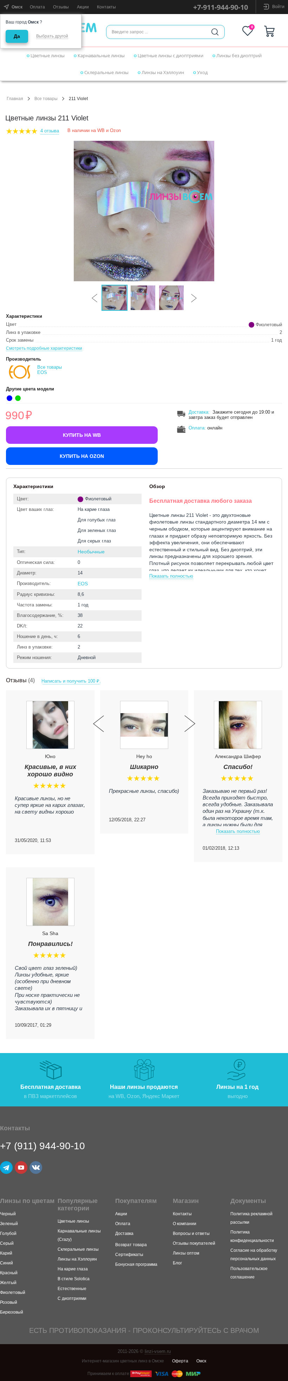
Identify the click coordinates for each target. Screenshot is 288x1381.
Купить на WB (82, 435)
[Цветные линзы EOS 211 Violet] (144, 211)
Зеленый (9, 1223)
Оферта (180, 1361)
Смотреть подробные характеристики (44, 348)
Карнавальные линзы (101, 55)
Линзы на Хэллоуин (162, 72)
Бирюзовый (11, 1312)
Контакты (106, 7)
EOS (83, 583)
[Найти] (215, 32)
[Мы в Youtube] (21, 1167)
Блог (177, 1263)
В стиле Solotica (74, 1278)
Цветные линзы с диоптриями (170, 55)
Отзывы (61, 7)
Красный (9, 1272)
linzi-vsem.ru (158, 1351)
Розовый (8, 1302)
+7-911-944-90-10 (220, 7)
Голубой (8, 1233)
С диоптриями (72, 1298)
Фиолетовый (12, 1292)
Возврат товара (131, 1244)
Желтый (8, 1282)
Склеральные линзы (106, 72)
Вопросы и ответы (191, 1233)
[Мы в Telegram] (6, 1167)
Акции (83, 7)
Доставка (198, 412)
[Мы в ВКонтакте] (36, 1167)
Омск (201, 1361)
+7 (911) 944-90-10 (42, 1145)
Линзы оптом (186, 1253)
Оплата (37, 7)
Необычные (91, 551)
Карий (6, 1253)
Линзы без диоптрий (238, 55)
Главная (15, 98)
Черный (8, 1213)
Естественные (72, 1288)
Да (17, 36)
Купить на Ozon (82, 456)
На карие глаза (73, 1269)
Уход (202, 72)
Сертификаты (129, 1254)
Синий (6, 1263)
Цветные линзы (47, 55)
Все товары (46, 98)
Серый (7, 1243)
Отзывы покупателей (194, 1243)
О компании (184, 1223)
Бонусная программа (136, 1264)
